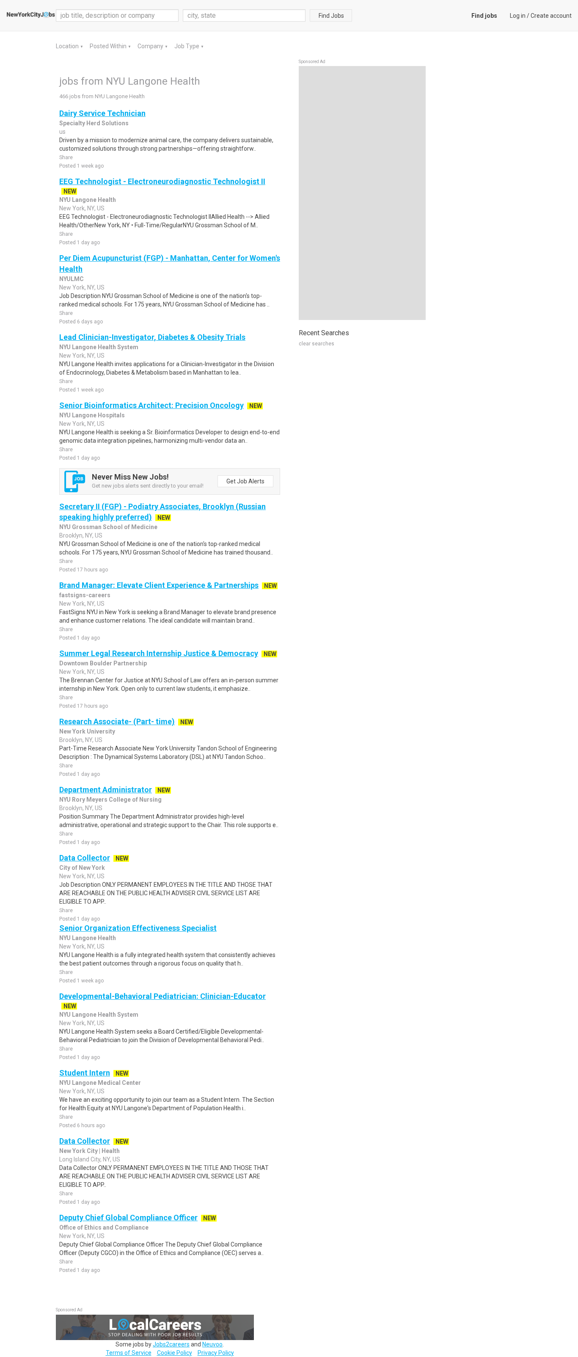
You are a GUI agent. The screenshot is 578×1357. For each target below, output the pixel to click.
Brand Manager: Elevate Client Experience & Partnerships (159, 585)
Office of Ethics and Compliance (104, 1227)
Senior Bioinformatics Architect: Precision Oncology (151, 405)
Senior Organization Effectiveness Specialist (138, 928)
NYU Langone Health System (98, 347)
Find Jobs (331, 15)
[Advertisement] (362, 193)
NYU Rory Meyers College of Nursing (110, 799)
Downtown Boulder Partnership (103, 663)
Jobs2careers (171, 1344)
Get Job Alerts (245, 481)
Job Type (187, 46)
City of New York (82, 867)
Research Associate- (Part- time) (117, 721)
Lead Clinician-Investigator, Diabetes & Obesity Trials (152, 337)
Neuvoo (212, 1344)
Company (151, 46)
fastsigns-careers (84, 595)
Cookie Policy (174, 1352)
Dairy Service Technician (102, 113)
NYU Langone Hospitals (92, 415)
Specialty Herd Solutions (94, 123)
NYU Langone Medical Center (100, 1082)
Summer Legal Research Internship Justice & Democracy (158, 653)
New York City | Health (89, 1150)
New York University (87, 731)
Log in (518, 15)
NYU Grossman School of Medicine (108, 527)
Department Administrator (105, 789)
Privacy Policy (216, 1352)
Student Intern (84, 1072)
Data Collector (84, 857)
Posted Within (109, 46)
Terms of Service (128, 1352)
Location (68, 46)
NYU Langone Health (87, 199)
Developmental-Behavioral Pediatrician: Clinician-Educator (162, 996)
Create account (551, 15)
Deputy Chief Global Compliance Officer (128, 1217)
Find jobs (484, 15)
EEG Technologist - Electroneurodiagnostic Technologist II (162, 181)
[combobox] (244, 15)
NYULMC (71, 279)
